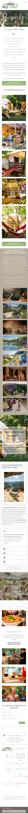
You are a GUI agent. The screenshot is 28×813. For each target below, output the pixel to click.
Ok (14, 811)
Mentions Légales (9, 763)
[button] (14, 531)
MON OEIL (22, 798)
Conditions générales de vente (9, 770)
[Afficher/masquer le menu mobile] (25, 2)
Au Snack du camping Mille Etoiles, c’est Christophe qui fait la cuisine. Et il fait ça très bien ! (14, 637)
